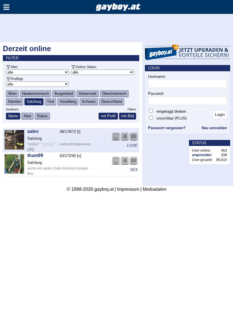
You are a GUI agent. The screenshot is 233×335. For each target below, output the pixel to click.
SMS (116, 137)
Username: (157, 76)
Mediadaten (155, 189)
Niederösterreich (35, 93)
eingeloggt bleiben (171, 111)
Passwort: (156, 93)
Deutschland (111, 101)
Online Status (86, 67)
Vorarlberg (68, 101)
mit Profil (108, 116)
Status (42, 116)
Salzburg (34, 101)
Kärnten (14, 101)
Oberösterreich (114, 93)
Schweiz (89, 101)
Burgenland (64, 93)
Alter (14, 67)
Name (13, 116)
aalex (33, 131)
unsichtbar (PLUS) (172, 118)
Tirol (50, 101)
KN (125, 137)
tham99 (35, 155)
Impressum (128, 189)
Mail (134, 137)
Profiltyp (17, 79)
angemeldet (201, 155)
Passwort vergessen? (167, 128)
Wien (12, 93)
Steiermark (88, 93)
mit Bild (127, 116)
